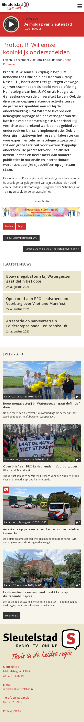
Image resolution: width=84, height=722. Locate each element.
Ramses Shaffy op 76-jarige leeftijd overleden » (52, 248)
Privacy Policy (12, 710)
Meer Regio (11, 615)
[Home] (15, 5)
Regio (21, 226)
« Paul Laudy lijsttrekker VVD (21, 238)
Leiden (9, 226)
